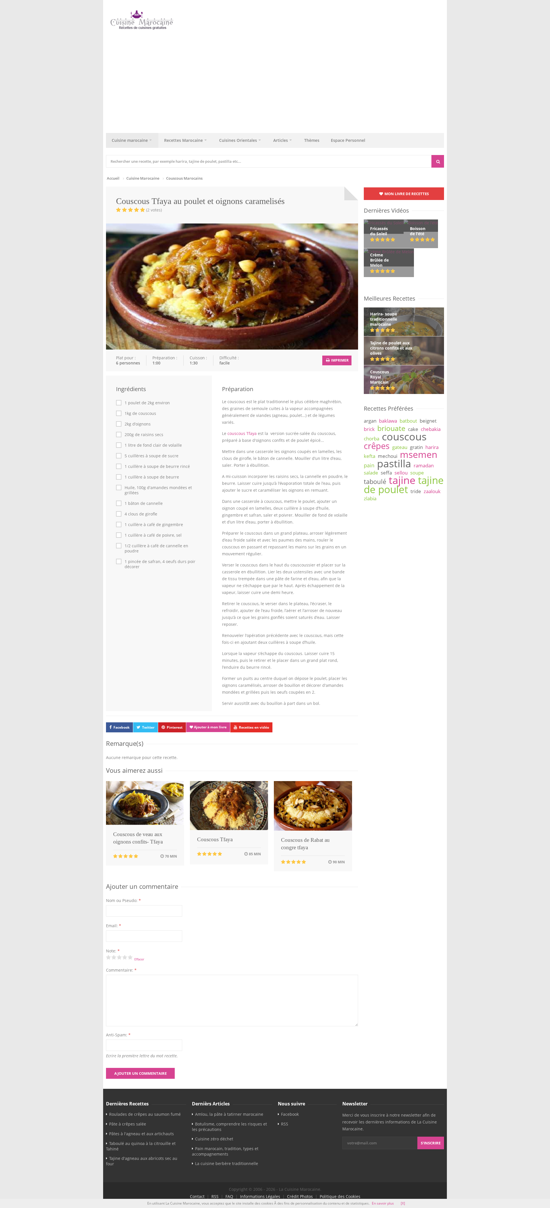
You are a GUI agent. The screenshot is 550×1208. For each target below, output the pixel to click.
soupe (417, 472)
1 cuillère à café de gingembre (154, 524)
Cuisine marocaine (130, 140)
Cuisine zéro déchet (214, 1139)
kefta (369, 456)
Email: (113, 925)
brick (369, 429)
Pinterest (174, 727)
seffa (386, 472)
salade (371, 472)
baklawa (388, 420)
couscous (404, 436)
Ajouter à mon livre (210, 727)
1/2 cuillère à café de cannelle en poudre (156, 548)
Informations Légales (260, 1196)
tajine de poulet (404, 484)
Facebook (121, 727)
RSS (284, 1124)
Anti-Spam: (118, 1035)
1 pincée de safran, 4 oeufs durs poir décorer (160, 564)
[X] (403, 1203)
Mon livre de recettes (406, 193)
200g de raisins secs (144, 434)
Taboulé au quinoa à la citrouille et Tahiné (141, 1146)
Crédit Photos (300, 1196)
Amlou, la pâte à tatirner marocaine (229, 1114)
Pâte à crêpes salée (127, 1124)
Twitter (148, 727)
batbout (408, 420)
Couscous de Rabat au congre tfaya (305, 843)
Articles (280, 140)
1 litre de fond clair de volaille (153, 445)
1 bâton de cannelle (144, 503)
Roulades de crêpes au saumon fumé (145, 1114)
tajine (402, 480)
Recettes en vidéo (254, 727)
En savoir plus (383, 1203)
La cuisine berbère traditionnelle (226, 1163)
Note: (113, 951)
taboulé (375, 481)
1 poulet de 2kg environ (147, 402)
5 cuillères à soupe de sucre (151, 455)
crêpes (377, 446)
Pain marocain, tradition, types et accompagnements (225, 1151)
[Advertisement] (278, 80)
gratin (416, 447)
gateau (399, 447)
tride (415, 491)
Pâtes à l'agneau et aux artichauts (141, 1133)
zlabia (370, 498)
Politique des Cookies (340, 1196)
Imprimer (339, 360)
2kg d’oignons (138, 424)
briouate (391, 428)
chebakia (431, 429)
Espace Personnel (348, 140)
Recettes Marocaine (183, 140)
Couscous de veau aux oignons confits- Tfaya (138, 838)
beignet (428, 420)
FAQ (229, 1196)
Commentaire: (121, 970)
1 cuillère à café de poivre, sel (153, 535)
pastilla (394, 463)
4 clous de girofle (141, 514)
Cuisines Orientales (238, 140)
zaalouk (432, 491)
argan (370, 420)
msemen (418, 454)
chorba (371, 438)
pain (369, 465)
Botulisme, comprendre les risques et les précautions (229, 1126)
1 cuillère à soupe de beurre (152, 477)
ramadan (424, 465)
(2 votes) (154, 210)
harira (432, 447)
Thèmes (311, 140)
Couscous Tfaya (215, 839)
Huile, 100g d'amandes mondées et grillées (158, 490)
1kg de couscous (140, 413)
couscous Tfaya (242, 433)
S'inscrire (431, 1143)
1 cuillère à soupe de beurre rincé (157, 466)
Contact (197, 1196)
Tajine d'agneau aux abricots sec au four (141, 1161)
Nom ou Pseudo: (123, 900)
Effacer (139, 959)
